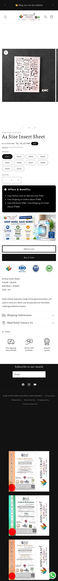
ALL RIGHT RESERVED (34, 396)
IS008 (42, 162)
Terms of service (29, 400)
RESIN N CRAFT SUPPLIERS (17, 396)
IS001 (7, 156)
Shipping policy (43, 400)
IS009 (7, 168)
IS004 (42, 156)
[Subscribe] (42, 374)
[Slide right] (35, 128)
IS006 (19, 162)
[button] (5, 17)
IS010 (19, 168)
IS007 (30, 162)
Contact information (30, 404)
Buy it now (29, 257)
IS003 (30, 156)
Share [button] (7, 331)
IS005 (7, 162)
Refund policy (16, 400)
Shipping (5, 147)
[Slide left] (23, 128)
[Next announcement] (53, 5)
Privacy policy (50, 396)
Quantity (5, 175)
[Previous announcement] (5, 5)
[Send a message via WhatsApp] (52, 575)
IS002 (19, 156)
